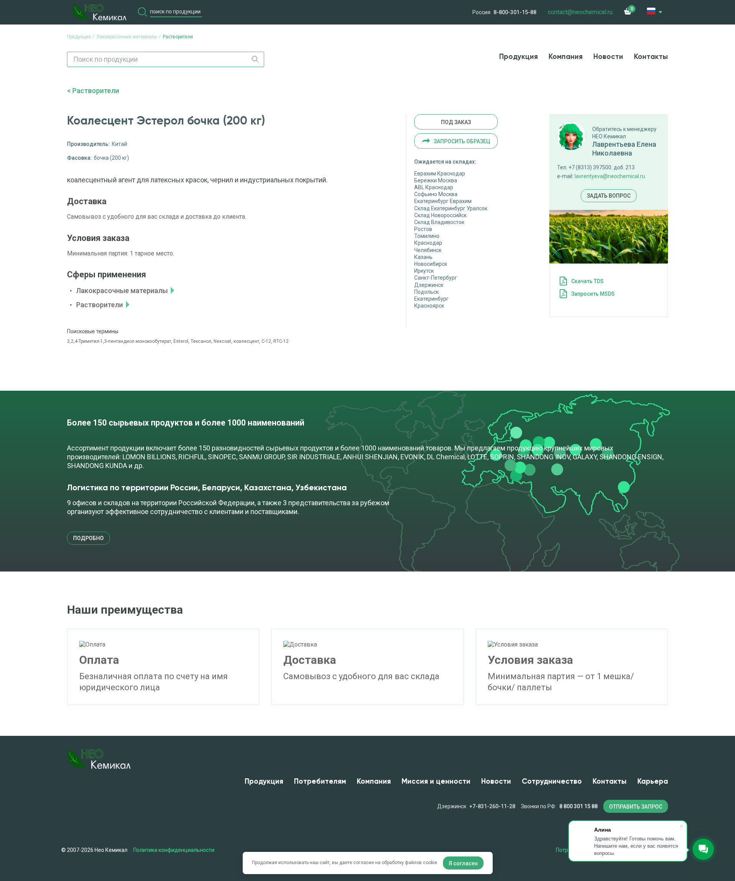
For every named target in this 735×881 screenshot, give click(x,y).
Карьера (652, 781)
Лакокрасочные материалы (122, 291)
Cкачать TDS (587, 281)
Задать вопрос (608, 196)
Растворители (95, 91)
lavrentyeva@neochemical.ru (610, 176)
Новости (608, 57)
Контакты (651, 57)
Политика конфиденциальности (173, 850)
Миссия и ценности (436, 781)
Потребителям (320, 781)
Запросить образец (462, 141)
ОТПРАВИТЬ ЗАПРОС (635, 807)
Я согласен (463, 863)
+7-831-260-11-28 (492, 806)
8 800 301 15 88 (578, 806)
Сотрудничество (552, 781)
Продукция (518, 57)
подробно (88, 538)
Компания (566, 57)
